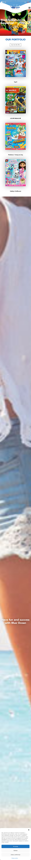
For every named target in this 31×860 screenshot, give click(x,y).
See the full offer (15, 45)
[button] (28, 830)
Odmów (15, 850)
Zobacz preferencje (15, 854)
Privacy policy (15, 858)
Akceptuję (15, 846)
